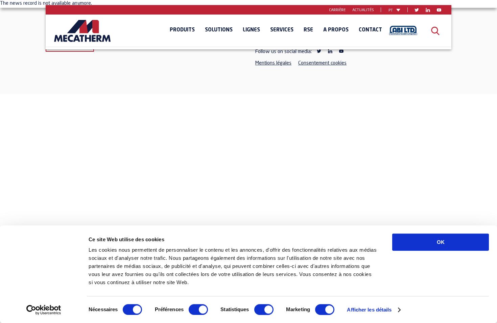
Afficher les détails (369, 310)
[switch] (198, 309)
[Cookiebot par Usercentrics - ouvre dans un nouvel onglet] (43, 310)
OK (441, 242)
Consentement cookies (322, 63)
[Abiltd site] (403, 31)
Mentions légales (273, 63)
